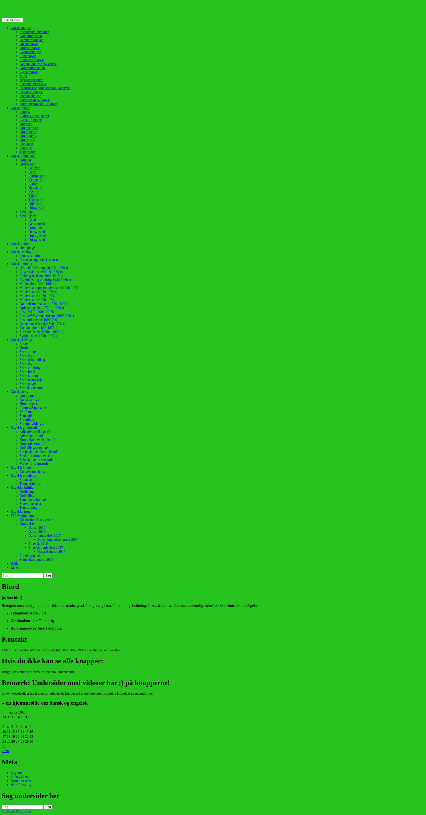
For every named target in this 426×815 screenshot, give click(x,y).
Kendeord (35, 180)
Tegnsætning (28, 507)
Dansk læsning (21, 252)
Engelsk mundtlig (23, 475)
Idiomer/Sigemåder (33, 407)
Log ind (16, 773)
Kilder (15, 563)
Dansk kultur (20, 244)
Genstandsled (37, 224)
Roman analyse (30, 96)
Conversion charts (32, 471)
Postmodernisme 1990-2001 (39, 320)
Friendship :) (28, 479)
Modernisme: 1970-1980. (37, 300)
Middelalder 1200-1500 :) (37, 284)
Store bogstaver (30, 503)
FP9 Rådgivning (22, 515)
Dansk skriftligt (21, 340)
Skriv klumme (29, 376)
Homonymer (28, 404)
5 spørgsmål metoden (34, 32)
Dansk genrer (20, 108)
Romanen (26, 144)
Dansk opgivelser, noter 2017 (57, 539)
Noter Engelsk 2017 (51, 551)
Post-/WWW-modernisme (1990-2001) (47, 316)
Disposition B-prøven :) (36, 519)
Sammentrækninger (33, 499)
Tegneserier (28, 152)
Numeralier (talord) (33, 443)
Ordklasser (27, 164)
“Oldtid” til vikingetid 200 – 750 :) (44, 268)
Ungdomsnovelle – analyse (38, 104)
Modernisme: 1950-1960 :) (38, 292)
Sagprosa (26, 148)
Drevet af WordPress (16, 811)
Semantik (26, 415)
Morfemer (27, 411)
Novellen (26, 124)
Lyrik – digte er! (31, 120)
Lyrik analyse (29, 72)
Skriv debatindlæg (32, 360)
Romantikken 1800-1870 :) (38, 328)
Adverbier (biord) (32, 435)
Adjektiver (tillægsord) (35, 431)
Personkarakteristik (33, 84)
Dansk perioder (21, 264)
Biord (32, 172)
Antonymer (28, 396)
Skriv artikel (28, 352)
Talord (32, 196)
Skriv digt (26, 364)
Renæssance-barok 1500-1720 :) (42, 324)
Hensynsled (36, 232)
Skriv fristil (27, 372)
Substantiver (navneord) (36, 459)
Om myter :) (28, 136)
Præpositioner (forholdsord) (39, 451)
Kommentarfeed (22, 781)
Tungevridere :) (30, 483)
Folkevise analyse (32, 60)
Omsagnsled (37, 236)
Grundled (35, 228)
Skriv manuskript (31, 380)
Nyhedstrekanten (31, 80)
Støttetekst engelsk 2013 (36, 559)
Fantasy (25, 112)
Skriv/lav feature (31, 388)
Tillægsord (35, 200)
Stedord (33, 192)
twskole (13, 9)
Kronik (25, 348)
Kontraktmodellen (32, 68)
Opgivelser (27, 523)
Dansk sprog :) (30, 400)
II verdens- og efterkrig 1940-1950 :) (45, 280)
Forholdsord (36, 176)
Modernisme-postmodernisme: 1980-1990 (49, 288)
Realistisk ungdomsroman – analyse (45, 88)
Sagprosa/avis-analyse (35, 100)
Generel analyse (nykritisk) (38, 64)
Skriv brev (27, 356)
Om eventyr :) (29, 128)
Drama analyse (30, 48)
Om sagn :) (27, 140)
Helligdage (27, 248)
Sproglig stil (28, 419)
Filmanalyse (28, 56)
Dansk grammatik (23, 156)
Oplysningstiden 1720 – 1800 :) (42, 308)
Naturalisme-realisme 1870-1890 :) (44, 304)
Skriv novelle (29, 384)
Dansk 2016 (36, 531)
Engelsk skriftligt (22, 487)
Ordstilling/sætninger (34, 447)
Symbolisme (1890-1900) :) (39, 336)
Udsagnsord (36, 208)
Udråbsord (35, 204)
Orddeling (27, 491)
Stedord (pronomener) (35, 455)
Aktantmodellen (31, 36)
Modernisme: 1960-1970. (37, 296)
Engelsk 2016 (38, 543)
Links (15, 567)
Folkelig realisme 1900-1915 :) (41, 276)
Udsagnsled (36, 240)
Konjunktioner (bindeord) (37, 439)
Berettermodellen (31, 40)
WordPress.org (21, 785)
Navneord (35, 188)
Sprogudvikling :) (32, 423)
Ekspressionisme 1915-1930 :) (41, 272)
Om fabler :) (28, 132)
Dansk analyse (21, 28)
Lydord (33, 184)
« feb (5, 751)
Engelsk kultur (21, 467)
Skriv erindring (30, 368)
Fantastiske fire (30, 256)
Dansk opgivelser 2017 (44, 535)
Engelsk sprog (21, 511)
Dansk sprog (19, 392)
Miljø (23, 76)
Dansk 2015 (36, 527)
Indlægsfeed (19, 777)
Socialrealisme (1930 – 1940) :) (41, 332)
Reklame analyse (31, 92)
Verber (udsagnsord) (34, 463)
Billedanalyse (29, 44)
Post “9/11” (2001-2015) (37, 312)
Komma (25, 160)
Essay (24, 344)
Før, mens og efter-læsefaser (39, 260)
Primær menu (12, 20)
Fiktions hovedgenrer (34, 116)
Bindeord (34, 168)
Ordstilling (27, 495)
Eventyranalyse (30, 52)
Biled (32, 220)
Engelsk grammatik (24, 427)
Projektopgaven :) (32, 555)
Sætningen (27, 212)
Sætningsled (28, 216)
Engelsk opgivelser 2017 (45, 547)
